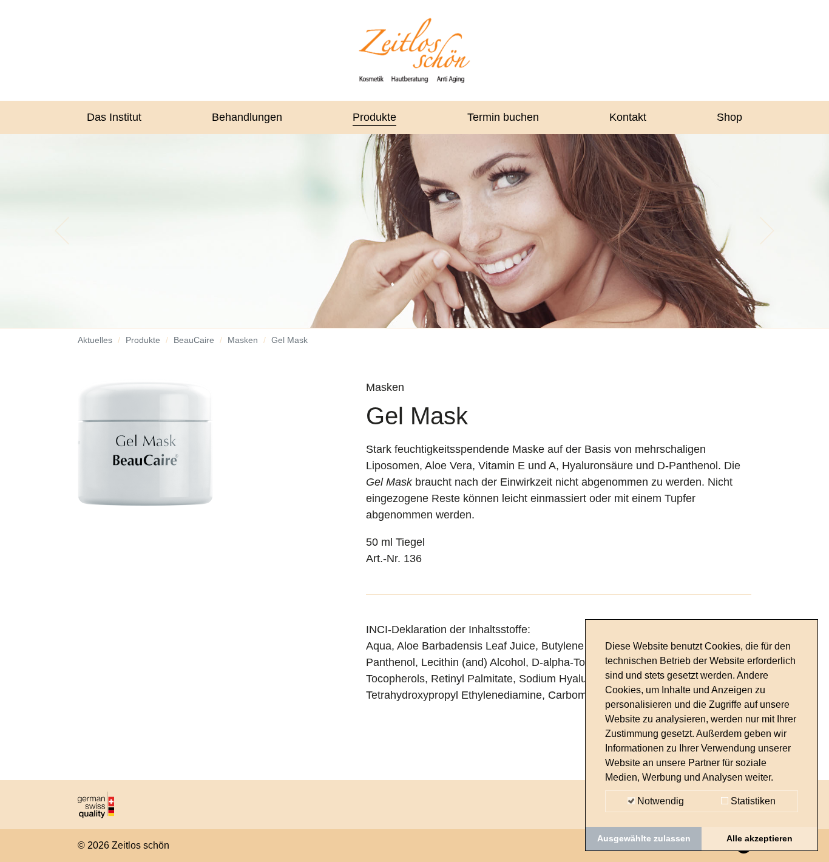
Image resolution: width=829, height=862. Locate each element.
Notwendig (659, 801)
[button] (62, 231)
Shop (729, 117)
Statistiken (752, 801)
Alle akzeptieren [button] (759, 838)
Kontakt (627, 117)
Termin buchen (503, 117)
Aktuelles (95, 340)
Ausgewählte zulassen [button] (644, 838)
